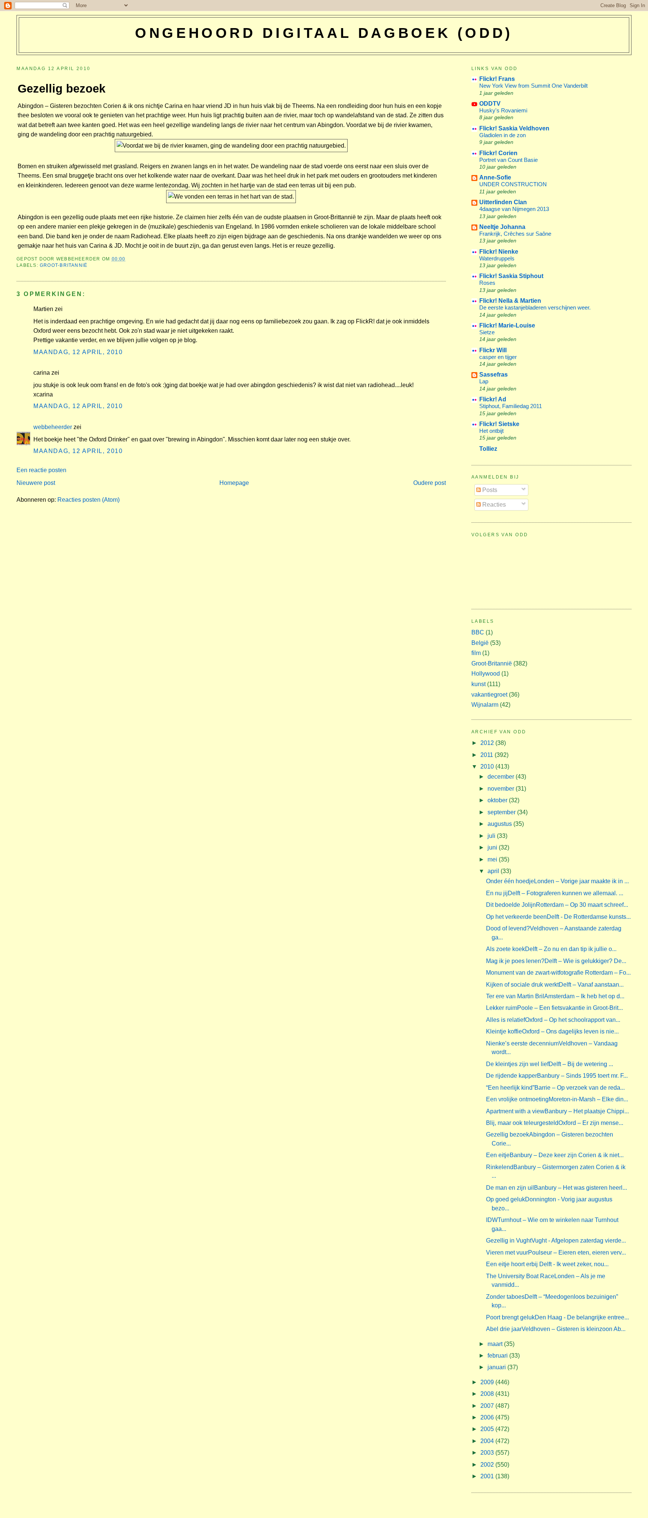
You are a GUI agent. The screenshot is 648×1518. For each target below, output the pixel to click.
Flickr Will (493, 350)
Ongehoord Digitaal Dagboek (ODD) (324, 33)
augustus (500, 824)
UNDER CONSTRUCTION (513, 184)
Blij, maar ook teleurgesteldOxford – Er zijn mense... (554, 1123)
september (502, 812)
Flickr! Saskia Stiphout (511, 276)
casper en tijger (498, 357)
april (494, 871)
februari (498, 1355)
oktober (498, 800)
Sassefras (493, 374)
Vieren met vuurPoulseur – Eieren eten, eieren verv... (556, 1252)
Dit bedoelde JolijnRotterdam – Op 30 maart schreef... (557, 905)
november (502, 788)
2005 (487, 1429)
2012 (487, 743)
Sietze (487, 332)
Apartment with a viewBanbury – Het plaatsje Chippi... (557, 1111)
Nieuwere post (35, 483)
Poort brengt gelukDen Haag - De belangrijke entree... (557, 1317)
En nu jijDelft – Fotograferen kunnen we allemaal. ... (554, 893)
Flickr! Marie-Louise (507, 325)
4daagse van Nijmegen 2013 (514, 209)
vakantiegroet (489, 694)
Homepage (234, 483)
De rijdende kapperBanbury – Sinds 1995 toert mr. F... (557, 1075)
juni (493, 847)
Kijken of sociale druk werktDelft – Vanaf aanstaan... (555, 984)
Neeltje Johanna (502, 227)
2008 (487, 1394)
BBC (477, 632)
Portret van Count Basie (508, 160)
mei (493, 859)
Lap (483, 381)
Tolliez (488, 449)
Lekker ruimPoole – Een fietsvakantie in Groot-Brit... (554, 1008)
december (502, 776)
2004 (487, 1441)
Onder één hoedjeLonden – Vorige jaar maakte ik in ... (557, 881)
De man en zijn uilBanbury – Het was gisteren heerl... (556, 1187)
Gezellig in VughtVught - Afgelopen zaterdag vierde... (556, 1240)
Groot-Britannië (63, 265)
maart (496, 1344)
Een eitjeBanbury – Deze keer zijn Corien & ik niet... (555, 1155)
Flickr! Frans (497, 79)
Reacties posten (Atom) (88, 500)
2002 (487, 1464)
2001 (487, 1476)
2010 (487, 766)
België (480, 643)
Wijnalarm (484, 704)
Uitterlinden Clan (503, 202)
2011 (487, 755)
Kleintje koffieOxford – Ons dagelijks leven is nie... (552, 1031)
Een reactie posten (41, 470)
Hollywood (485, 673)
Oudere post (429, 483)
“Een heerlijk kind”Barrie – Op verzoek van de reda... (555, 1087)
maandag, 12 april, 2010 (78, 352)
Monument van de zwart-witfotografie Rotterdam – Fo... (558, 972)
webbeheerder (52, 427)
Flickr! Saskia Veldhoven (514, 128)
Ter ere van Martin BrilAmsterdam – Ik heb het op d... (555, 996)
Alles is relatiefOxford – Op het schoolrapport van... (553, 1020)
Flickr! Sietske (499, 424)
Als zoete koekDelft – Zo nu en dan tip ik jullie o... (551, 949)
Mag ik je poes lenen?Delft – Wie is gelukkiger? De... (556, 961)
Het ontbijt (491, 431)
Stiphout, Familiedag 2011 (510, 406)
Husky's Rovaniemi (503, 110)
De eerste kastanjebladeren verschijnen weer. (535, 307)
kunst (478, 684)
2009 (487, 1382)
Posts (489, 490)
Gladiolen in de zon (502, 135)
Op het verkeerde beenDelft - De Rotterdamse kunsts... (558, 917)
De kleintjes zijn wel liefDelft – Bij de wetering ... (549, 1064)
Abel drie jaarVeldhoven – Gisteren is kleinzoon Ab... (556, 1329)
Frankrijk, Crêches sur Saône (515, 233)
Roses (487, 283)
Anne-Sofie (495, 177)
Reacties (493, 504)
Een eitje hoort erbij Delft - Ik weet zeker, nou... (547, 1264)
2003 (487, 1452)
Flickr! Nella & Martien (510, 301)
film (476, 653)
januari (497, 1367)
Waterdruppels (496, 258)
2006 (487, 1417)
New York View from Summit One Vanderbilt (533, 85)
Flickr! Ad (492, 399)
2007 (487, 1406)
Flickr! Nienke (498, 251)
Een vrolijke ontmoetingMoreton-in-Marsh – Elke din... (557, 1099)
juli (492, 836)
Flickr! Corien (498, 153)
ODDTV (490, 103)
